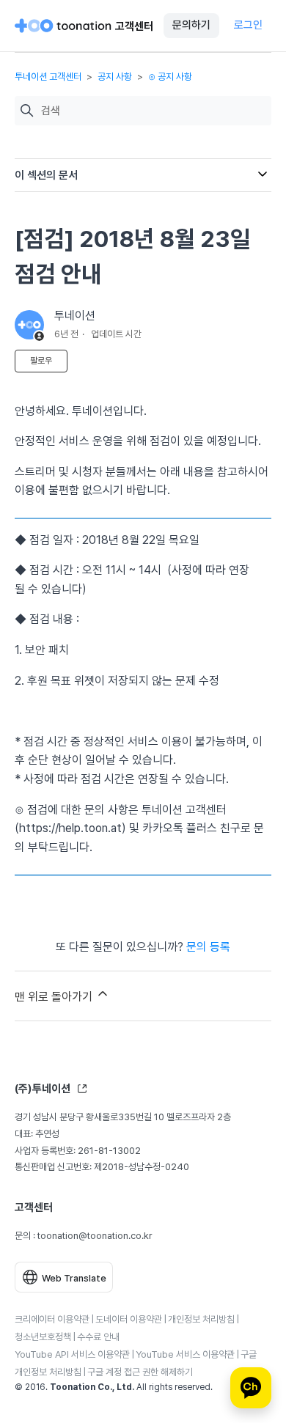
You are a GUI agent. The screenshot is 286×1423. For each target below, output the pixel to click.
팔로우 (41, 361)
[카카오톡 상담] (250, 1387)
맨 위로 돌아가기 (55, 997)
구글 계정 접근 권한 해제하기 (140, 1372)
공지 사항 (115, 76)
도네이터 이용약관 (128, 1319)
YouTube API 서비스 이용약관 (72, 1354)
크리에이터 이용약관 (52, 1319)
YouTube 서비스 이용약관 (185, 1354)
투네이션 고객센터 (48, 76)
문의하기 (191, 25)
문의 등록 (208, 947)
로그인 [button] (248, 25)
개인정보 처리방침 (201, 1319)
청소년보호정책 (43, 1336)
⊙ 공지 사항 (170, 76)
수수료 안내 (98, 1336)
